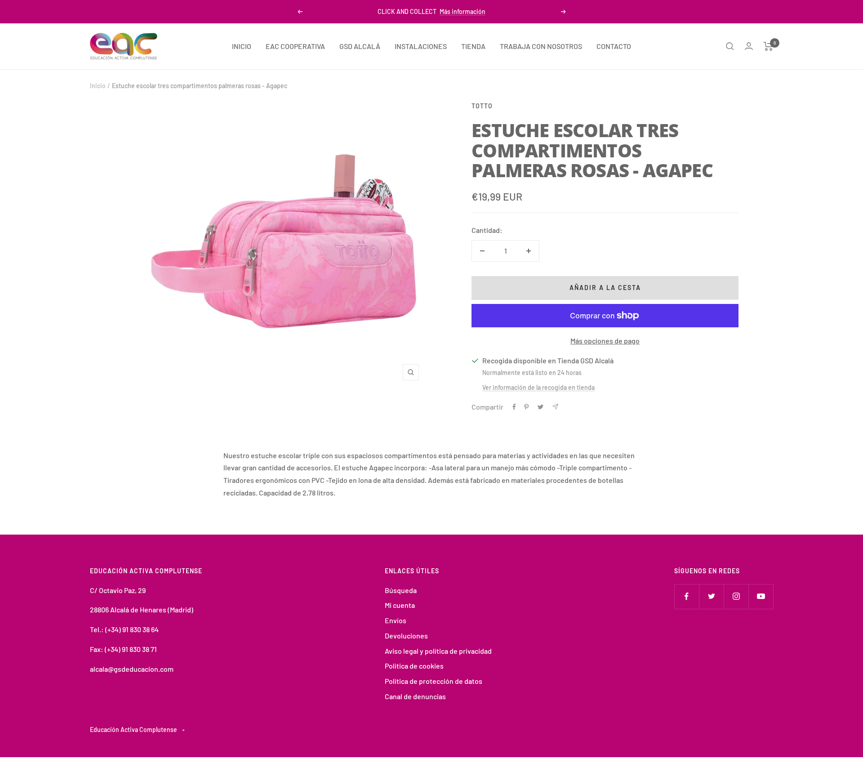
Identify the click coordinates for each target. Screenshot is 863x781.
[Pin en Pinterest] (526, 407)
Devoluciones (406, 635)
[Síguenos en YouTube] (760, 596)
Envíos (395, 620)
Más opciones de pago (605, 340)
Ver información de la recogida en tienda (538, 387)
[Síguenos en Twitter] (711, 596)
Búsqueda (401, 590)
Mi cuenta (400, 605)
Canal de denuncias (415, 696)
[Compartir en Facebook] (514, 407)
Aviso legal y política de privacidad (438, 651)
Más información (462, 11)
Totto (482, 106)
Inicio (98, 85)
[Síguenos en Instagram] (736, 596)
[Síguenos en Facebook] (686, 596)
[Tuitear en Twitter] (540, 407)
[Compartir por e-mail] (555, 407)
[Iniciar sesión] (749, 46)
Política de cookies (414, 665)
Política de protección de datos (433, 681)
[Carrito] (768, 46)
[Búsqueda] (730, 46)
